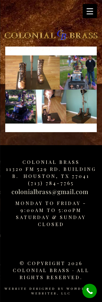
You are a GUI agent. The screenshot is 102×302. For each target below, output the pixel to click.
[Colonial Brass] (51, 35)
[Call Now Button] (89, 291)
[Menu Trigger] (90, 11)
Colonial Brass (51, 162)
